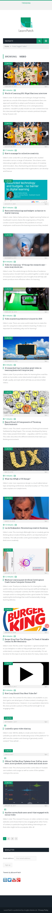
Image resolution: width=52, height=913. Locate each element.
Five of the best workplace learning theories (25, 6)
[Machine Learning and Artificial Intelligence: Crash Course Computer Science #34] (26, 560)
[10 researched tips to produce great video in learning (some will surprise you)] (26, 349)
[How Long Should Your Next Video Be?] (26, 674)
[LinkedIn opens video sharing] (26, 719)
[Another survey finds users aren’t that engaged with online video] (26, 793)
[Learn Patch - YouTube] (14, 881)
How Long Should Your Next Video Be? (21, 693)
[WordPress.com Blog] (5, 881)
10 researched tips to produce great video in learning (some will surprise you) (23, 369)
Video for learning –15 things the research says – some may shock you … (25, 266)
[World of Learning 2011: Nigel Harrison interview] (26, 74)
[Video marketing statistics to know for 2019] (26, 300)
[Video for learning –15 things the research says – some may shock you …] (26, 245)
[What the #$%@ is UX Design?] (26, 459)
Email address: (8, 858)
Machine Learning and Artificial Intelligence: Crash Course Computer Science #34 (24, 581)
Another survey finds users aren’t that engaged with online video (27, 813)
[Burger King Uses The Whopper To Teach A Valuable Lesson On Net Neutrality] (26, 620)
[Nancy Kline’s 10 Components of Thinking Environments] (26, 403)
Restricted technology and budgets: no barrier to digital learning (25, 212)
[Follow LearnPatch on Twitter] (9, 881)
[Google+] (18, 881)
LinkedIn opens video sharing (18, 728)
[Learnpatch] (26, 24)
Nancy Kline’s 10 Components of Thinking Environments (23, 423)
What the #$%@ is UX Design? (17, 479)
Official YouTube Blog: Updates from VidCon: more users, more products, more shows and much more (26, 762)
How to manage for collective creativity (22, 153)
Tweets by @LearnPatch (12, 872)
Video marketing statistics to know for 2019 (23, 319)
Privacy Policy (43, 910)
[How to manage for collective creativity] (26, 134)
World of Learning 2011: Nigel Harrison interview (26, 93)
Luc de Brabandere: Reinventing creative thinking (26, 528)
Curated (8, 64)
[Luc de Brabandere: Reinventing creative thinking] (26, 509)
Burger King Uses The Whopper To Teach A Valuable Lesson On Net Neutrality (27, 640)
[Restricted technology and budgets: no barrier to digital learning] (26, 191)
